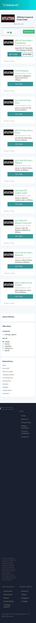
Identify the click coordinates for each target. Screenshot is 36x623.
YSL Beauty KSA (7, 378)
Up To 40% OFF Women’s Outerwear (23, 221)
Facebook (24, 591)
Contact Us (25, 437)
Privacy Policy (26, 422)
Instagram (25, 598)
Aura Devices (6, 381)
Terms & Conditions (25, 432)
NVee (4, 365)
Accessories (8, 591)
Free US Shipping (21, 71)
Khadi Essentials (7, 371)
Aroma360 (5, 368)
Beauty (6, 598)
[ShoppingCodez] (10, 5)
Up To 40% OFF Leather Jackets (21, 191)
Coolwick (5, 384)
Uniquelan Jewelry (8, 375)
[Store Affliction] (8, 18)
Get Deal (19, 84)
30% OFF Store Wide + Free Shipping (24, 41)
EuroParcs (5, 393)
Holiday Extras (7, 390)
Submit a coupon (28, 31)
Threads (24, 601)
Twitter (24, 594)
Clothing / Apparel (7, 606)
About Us (24, 419)
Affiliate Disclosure (25, 427)
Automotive (8, 594)
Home (23, 416)
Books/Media (9, 601)
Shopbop (5, 387)
